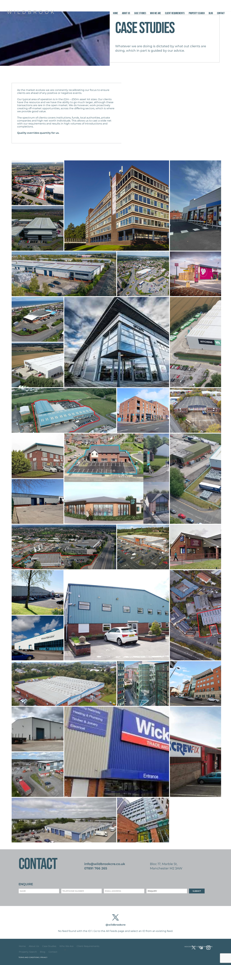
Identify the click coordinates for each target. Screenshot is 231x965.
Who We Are (155, 13)
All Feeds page (115, 931)
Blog (211, 13)
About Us (126, 13)
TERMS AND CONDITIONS (29, 957)
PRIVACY (43, 957)
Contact (221, 13)
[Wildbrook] (30, 14)
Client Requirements (175, 13)
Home (115, 13)
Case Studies (140, 13)
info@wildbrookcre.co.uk (104, 864)
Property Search (197, 13)
